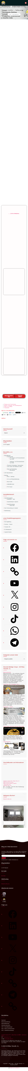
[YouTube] (14, 583)
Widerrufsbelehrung (5, 1023)
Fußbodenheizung (6, 741)
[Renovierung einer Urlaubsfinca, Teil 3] (14, 689)
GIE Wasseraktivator (8, 472)
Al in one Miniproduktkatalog (13, 479)
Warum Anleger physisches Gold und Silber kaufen (13, 726)
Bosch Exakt (9, 481)
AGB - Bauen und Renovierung (7, 1028)
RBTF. (16, 1064)
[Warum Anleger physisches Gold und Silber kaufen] (14, 731)
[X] (14, 595)
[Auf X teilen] (3, 823)
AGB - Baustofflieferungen (6, 1026)
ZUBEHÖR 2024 (10, 484)
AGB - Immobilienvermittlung (7, 1030)
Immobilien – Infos (11, 499)
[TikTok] (14, 619)
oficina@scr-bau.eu (9, 1038)
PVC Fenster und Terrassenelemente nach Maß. (17, 458)
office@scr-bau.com (7, 785)
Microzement (12, 470)
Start (10, 14)
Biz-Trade (3, 875)
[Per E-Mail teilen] (11, 823)
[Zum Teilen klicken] (3, 821)
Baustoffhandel (16, 14)
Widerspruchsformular (5, 1025)
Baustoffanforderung (9, 396)
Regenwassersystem (7, 672)
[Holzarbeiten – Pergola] (14, 711)
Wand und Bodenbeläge (12, 469)
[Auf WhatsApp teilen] (6, 823)
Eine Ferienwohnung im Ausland (11, 508)
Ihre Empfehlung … (8, 521)
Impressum (3, 1020)
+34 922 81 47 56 (7, 1037)
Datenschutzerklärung (5, 1021)
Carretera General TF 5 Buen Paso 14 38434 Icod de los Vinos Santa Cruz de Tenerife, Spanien (11, 782)
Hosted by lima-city (7, 799)
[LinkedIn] (14, 559)
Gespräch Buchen (7, 532)
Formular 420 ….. (8, 526)
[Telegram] (14, 642)
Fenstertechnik (10, 456)
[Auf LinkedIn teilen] (9, 823)
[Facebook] (14, 548)
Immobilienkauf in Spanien (12, 501)
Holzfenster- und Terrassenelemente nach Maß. (17, 462)
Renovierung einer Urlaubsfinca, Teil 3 (11, 684)
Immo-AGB (12, 505)
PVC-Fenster (9, 486)
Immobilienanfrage (11, 504)
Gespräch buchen (20, 396)
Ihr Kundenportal (7, 529)
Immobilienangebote (8, 498)
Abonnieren (3, 858)
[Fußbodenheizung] (14, 746)
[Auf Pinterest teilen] (8, 823)
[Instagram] (14, 607)
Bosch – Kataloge (10, 476)
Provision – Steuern (8, 524)
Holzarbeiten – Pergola (8, 706)
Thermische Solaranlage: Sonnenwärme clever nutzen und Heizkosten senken (15, 466)
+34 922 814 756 (7, 784)
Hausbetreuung (7, 510)
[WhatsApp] (14, 631)
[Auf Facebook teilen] (5, 823)
